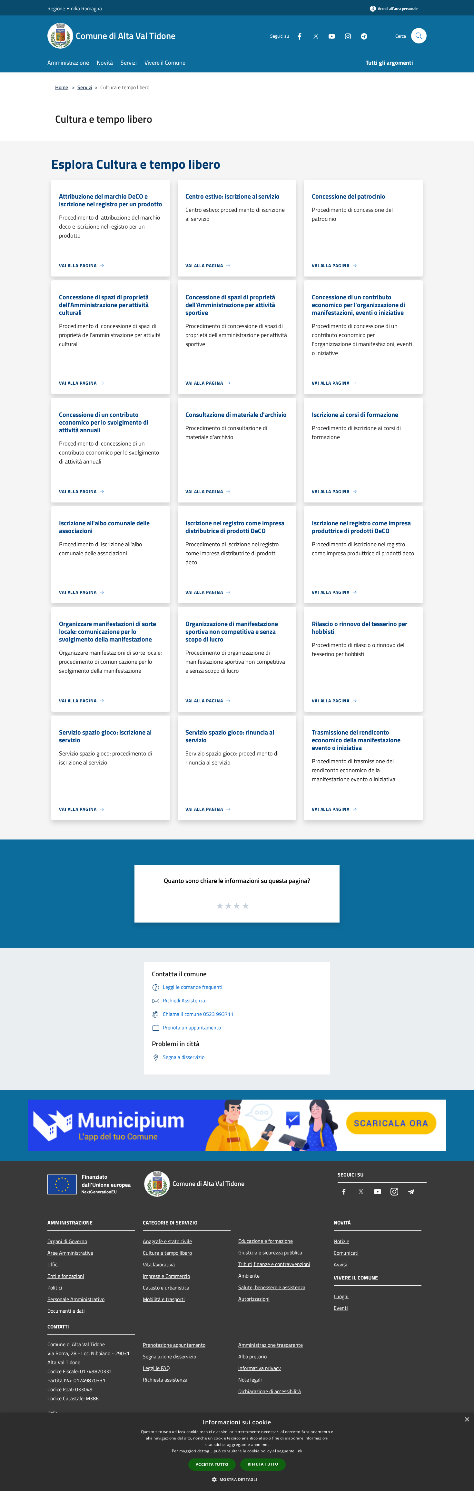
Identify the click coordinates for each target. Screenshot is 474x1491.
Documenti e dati (66, 1311)
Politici (54, 1287)
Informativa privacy (259, 1368)
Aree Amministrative (70, 1253)
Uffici (53, 1264)
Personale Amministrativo (75, 1299)
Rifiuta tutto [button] (263, 1464)
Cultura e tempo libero (167, 1253)
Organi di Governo (67, 1241)
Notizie (341, 1241)
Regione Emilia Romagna (74, 8)
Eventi (341, 1308)
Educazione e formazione (265, 1241)
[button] (237, 1479)
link (299, 1451)
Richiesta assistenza (165, 1379)
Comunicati (346, 1253)
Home (61, 87)
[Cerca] (419, 35)
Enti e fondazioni (65, 1276)
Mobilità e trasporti (164, 1299)
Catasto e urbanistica (166, 1287)
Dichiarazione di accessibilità (269, 1391)
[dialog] (237, 1452)
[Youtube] (329, 35)
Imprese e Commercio (166, 1276)
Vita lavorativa (159, 1264)
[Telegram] (361, 35)
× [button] (466, 1419)
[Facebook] (297, 35)
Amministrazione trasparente (270, 1345)
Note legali (250, 1379)
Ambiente (249, 1276)
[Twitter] (313, 35)
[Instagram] (345, 35)
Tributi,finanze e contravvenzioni (274, 1264)
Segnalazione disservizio (169, 1356)
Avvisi (340, 1264)
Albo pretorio (252, 1356)
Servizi (84, 87)
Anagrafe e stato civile (167, 1241)
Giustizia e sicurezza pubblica (270, 1252)
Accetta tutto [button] (212, 1464)
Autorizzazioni (254, 1299)
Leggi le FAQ (156, 1368)
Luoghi (341, 1296)
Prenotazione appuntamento (174, 1345)
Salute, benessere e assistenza (271, 1287)
